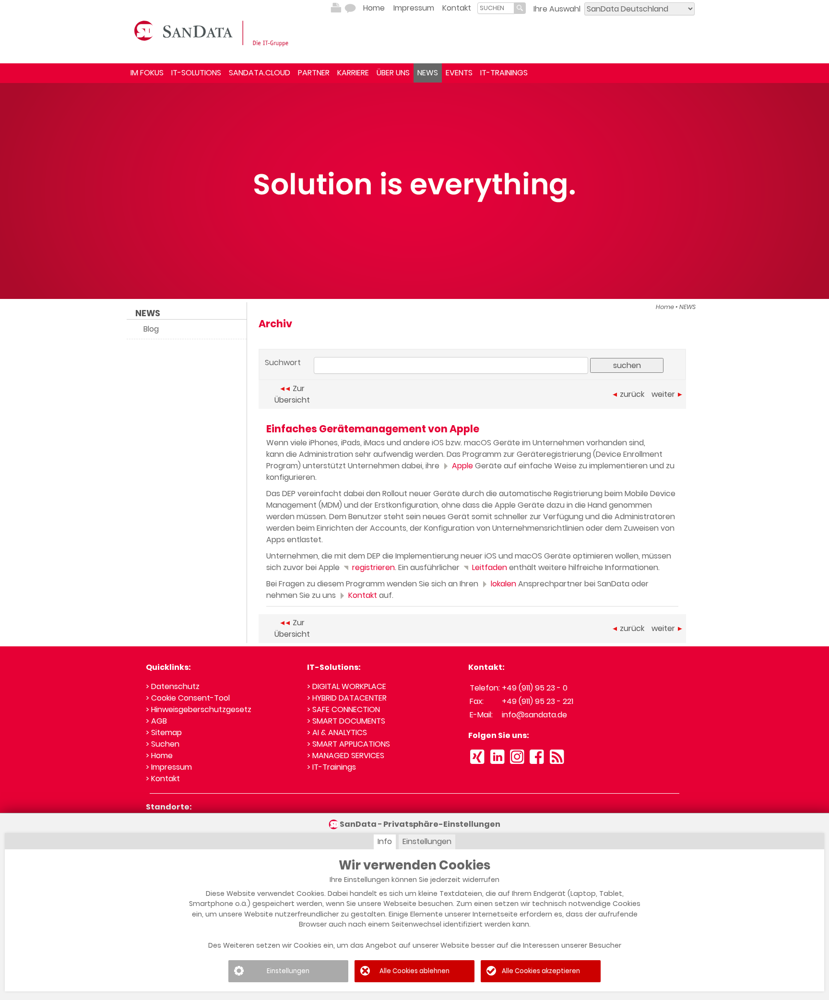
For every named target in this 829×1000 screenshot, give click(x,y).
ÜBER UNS (393, 72)
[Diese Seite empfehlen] (350, 8)
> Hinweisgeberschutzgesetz (198, 709)
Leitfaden (488, 567)
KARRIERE (353, 72)
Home (374, 7)
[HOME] (213, 32)
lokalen (502, 583)
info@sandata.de (534, 714)
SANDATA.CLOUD (259, 72)
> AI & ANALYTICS (337, 732)
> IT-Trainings (331, 767)
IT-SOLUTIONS (196, 72)
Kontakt (456, 7)
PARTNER (314, 72)
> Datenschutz (173, 686)
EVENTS (459, 72)
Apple (461, 465)
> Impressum (169, 767)
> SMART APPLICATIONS (348, 744)
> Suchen (162, 744)
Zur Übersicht (292, 394)
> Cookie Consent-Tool (188, 697)
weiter (663, 394)
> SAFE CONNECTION (343, 709)
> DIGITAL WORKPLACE (346, 686)
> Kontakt (163, 778)
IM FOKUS (147, 72)
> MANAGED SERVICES (345, 755)
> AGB (156, 720)
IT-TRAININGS (504, 72)
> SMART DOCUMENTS (346, 720)
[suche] (495, 8)
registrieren (372, 567)
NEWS (427, 72)
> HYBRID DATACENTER (347, 697)
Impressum (413, 7)
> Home (159, 755)
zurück (632, 394)
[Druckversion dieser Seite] (336, 8)
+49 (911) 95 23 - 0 (535, 687)
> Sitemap (164, 732)
